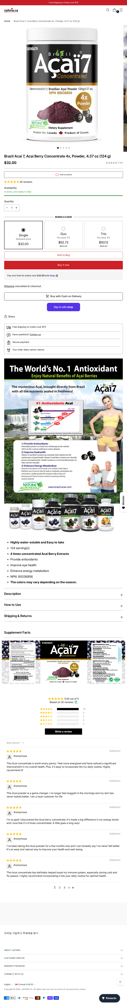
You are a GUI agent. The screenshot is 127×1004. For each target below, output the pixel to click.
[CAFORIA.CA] (11, 10)
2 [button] (59, 887)
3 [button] (64, 887)
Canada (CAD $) (26, 984)
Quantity (9, 201)
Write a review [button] (63, 731)
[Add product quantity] (7, 208)
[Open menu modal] (121, 10)
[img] (14, 751)
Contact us (35, 334)
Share (11, 316)
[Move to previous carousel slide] (113, 914)
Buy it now (63, 264)
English (7, 984)
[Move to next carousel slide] (120, 914)
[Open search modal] (108, 10)
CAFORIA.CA (26, 989)
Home (7, 21)
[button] (12, 181)
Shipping (9, 286)
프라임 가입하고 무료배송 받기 (21, 933)
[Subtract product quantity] (16, 208)
